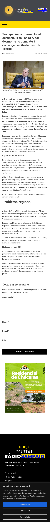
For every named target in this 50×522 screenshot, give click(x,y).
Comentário (8, 297)
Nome (5, 322)
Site (4, 340)
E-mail (5, 331)
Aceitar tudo (25, 504)
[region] (25, 502)
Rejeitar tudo (25, 517)
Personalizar (25, 511)
